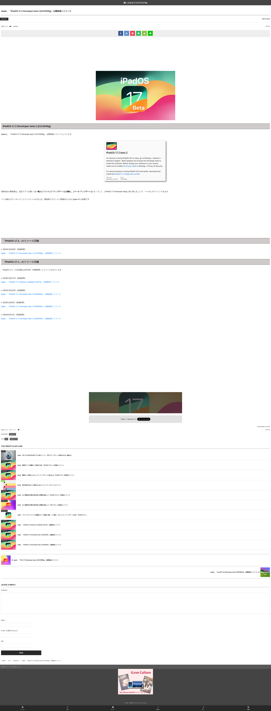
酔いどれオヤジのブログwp (135, 3)
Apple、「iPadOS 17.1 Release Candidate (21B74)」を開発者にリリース (30, 282)
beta (6, 439)
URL (2, 641)
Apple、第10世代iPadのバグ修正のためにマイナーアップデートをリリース (39, 485)
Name (3, 620)
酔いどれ (5, 26)
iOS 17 (3, 451)
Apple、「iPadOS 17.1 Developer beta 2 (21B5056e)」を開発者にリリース (31, 306)
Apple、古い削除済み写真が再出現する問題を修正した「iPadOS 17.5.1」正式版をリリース (43, 495)
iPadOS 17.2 (13, 439)
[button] (158, 708)
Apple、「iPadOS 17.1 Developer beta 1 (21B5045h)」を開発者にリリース (31, 319)
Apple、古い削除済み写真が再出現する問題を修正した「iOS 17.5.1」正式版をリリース (42, 505)
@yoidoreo (131, 419)
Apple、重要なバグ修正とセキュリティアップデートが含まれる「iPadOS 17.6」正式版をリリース (45, 475)
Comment (4, 590)
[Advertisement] (135, 54)
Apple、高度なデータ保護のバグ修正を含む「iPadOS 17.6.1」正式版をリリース (40, 465)
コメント (13, 430)
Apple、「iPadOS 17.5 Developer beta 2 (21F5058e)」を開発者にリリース (39, 545)
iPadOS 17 (4, 19)
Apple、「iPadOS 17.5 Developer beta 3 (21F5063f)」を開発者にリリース (39, 535)
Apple (3, 481)
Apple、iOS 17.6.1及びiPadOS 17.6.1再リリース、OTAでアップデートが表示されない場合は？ (44, 455)
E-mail (3, 630)
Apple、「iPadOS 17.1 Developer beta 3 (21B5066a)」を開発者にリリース (31, 294)
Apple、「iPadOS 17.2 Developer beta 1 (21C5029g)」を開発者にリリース (31, 253)
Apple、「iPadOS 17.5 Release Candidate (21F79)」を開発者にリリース (38, 525)
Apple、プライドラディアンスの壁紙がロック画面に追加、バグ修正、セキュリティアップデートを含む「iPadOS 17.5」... (52, 515)
